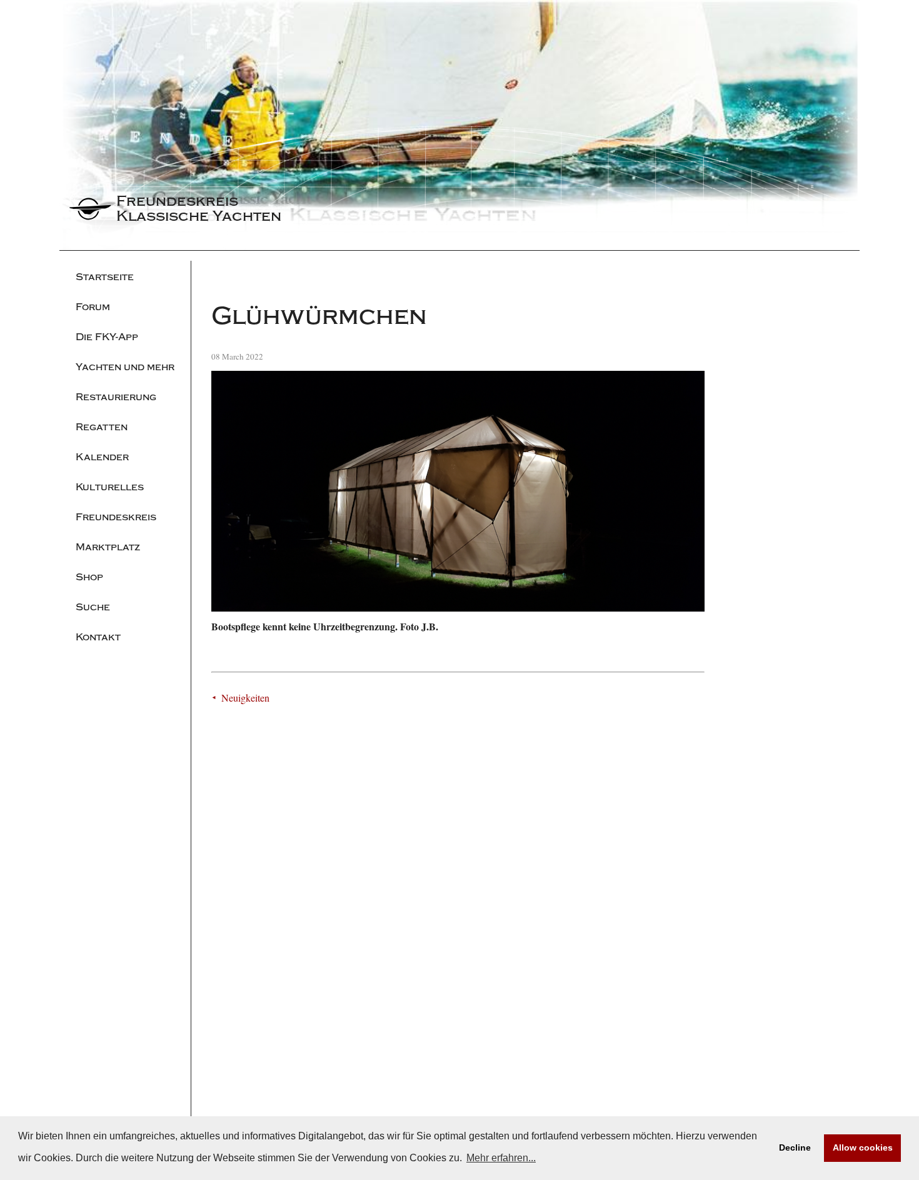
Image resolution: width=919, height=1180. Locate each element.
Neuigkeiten (245, 697)
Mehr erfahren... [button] (501, 1157)
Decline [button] (795, 1147)
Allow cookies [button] (863, 1147)
